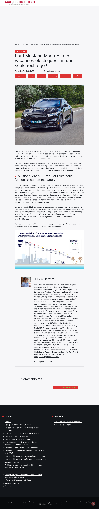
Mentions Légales (12, 462)
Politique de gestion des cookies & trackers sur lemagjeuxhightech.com (35, 502)
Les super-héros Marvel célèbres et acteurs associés (25, 459)
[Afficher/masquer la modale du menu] (95, 3)
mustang (53, 76)
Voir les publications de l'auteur (46, 362)
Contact (8, 422)
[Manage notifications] (93, 504)
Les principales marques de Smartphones (21, 448)
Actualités (21, 51)
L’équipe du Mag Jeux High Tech (18, 425)
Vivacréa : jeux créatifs (63, 425)
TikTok (61, 354)
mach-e (41, 76)
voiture (77, 76)
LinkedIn (52, 354)
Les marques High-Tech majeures (18, 439)
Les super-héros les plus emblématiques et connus (25, 456)
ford (31, 76)
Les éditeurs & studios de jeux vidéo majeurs (22, 433)
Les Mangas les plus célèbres (16, 436)
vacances (66, 76)
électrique (21, 76)
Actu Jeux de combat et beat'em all (68, 422)
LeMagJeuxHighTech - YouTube (46, 357)
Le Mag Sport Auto (69, 290)
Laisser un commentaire (65, 388)
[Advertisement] (49, 17)
